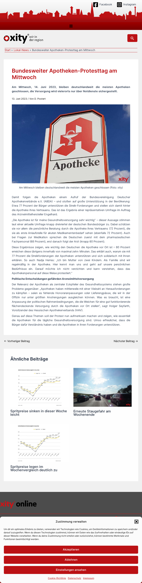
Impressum (88, 578)
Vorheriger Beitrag (17, 341)
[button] (136, 521)
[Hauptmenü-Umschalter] (71, 26)
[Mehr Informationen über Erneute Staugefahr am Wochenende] (102, 387)
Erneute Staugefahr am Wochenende (92, 413)
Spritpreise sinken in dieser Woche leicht (38, 412)
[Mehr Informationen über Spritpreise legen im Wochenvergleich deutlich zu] (39, 442)
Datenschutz (74, 578)
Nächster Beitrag (126, 341)
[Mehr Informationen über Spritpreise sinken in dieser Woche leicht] (39, 387)
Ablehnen (71, 559)
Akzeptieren (71, 549)
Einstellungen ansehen (71, 570)
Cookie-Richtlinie (57, 578)
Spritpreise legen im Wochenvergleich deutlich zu (33, 468)
